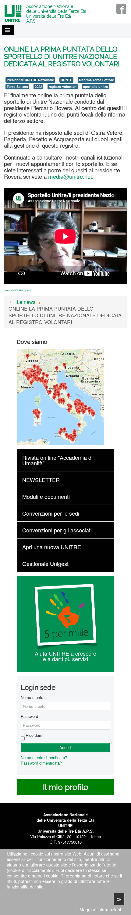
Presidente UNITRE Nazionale (30, 79)
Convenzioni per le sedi (50, 513)
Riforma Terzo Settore (96, 79)
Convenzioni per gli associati (57, 530)
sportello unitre (95, 86)
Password (29, 716)
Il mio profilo (65, 787)
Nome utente (32, 697)
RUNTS (66, 79)
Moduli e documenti (46, 496)
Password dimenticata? (41, 763)
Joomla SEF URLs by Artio (18, 290)
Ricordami (34, 735)
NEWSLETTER (41, 480)
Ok (119, 899)
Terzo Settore (17, 86)
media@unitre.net (70, 176)
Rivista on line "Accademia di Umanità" (57, 460)
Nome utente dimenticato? (44, 757)
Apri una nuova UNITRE (51, 547)
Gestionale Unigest (45, 563)
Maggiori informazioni (100, 909)
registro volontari (62, 86)
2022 (38, 86)
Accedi (65, 747)
